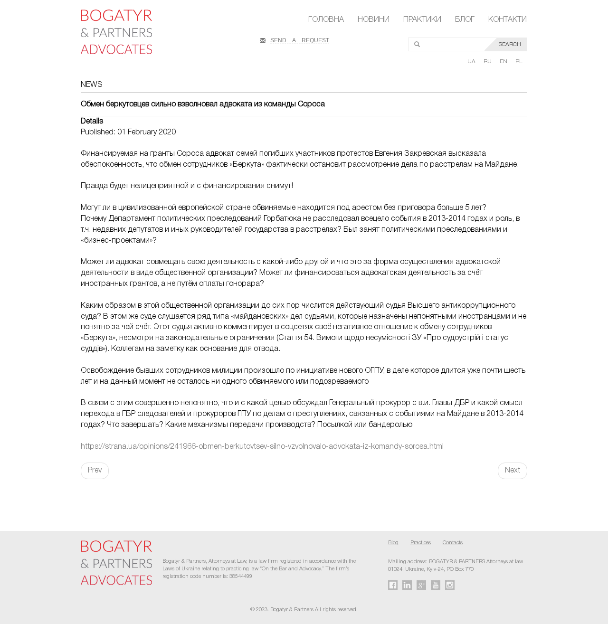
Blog (393, 542)
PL (518, 61)
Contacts (453, 542)
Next (512, 470)
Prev (95, 470)
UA (472, 61)
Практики (422, 20)
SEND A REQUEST (299, 39)
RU (488, 61)
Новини (374, 20)
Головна (326, 20)
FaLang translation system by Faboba (30, 496)
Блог (465, 20)
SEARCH (510, 44)
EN (504, 61)
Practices (420, 542)
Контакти (507, 20)
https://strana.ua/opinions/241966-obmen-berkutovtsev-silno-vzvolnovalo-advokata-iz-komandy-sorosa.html (262, 447)
